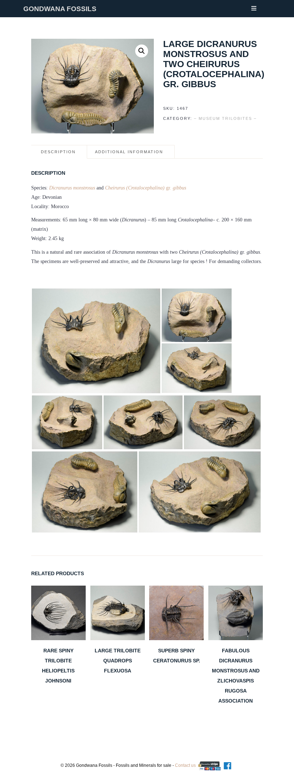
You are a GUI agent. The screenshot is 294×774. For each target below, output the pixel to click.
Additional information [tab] (129, 152)
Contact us (185, 765)
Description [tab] (58, 152)
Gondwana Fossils (59, 9)
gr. (145, 188)
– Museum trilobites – (225, 118)
